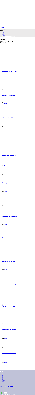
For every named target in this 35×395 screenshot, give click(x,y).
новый (2, 153)
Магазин (3, 32)
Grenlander (3, 380)
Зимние (3, 373)
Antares (3, 376)
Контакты (3, 33)
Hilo (2, 377)
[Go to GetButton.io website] (2, 394)
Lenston (3, 381)
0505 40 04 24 (3, 35)
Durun (2, 379)
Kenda (2, 375)
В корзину (5, 103)
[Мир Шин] (8, 3)
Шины (2, 93)
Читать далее (3, 80)
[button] (1, 30)
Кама (2, 382)
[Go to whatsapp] (1, 393)
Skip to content (2, 29)
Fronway (3, 378)
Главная (3, 31)
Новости (3, 34)
